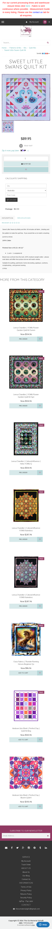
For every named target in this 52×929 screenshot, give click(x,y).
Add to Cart (23, 673)
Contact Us (26, 879)
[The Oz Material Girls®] (26, 31)
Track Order (26, 865)
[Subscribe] (47, 835)
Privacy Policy (26, 890)
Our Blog (26, 876)
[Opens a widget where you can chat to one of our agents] (43, 925)
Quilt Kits (32, 48)
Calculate (12, 200)
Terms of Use (26, 887)
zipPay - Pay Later (26, 901)
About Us (26, 872)
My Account (34, 22)
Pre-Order (23, 339)
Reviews (6, 223)
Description (7, 218)
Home (4, 48)
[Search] (48, 42)
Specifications (23, 218)
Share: (39, 53)
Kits (25, 48)
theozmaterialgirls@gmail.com (27, 909)
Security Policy (26, 898)
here (28, 6)
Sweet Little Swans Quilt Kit (15, 50)
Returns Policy (26, 894)
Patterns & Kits (15, 48)
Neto (33, 925)
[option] (26, 97)
